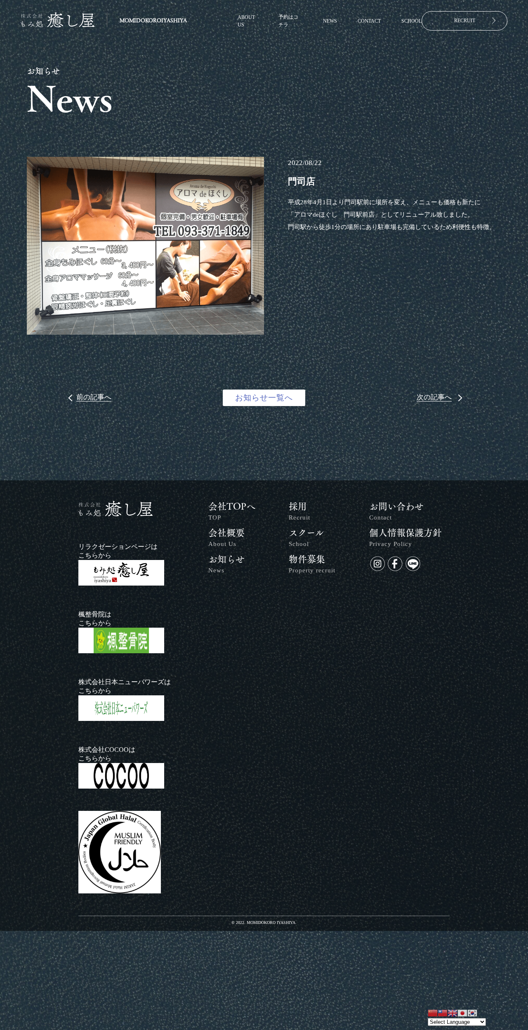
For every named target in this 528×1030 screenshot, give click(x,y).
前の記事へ (93, 397)
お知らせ (226, 564)
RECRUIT (464, 21)
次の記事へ (434, 397)
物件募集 (312, 564)
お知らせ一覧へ (264, 397)
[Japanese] (462, 1012)
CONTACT (369, 21)
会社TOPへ (231, 511)
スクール (306, 537)
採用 (299, 511)
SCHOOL (411, 21)
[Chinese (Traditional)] (443, 1012)
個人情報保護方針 (405, 537)
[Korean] (472, 1012)
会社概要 (226, 537)
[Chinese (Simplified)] (433, 1012)
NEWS (330, 21)
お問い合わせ (396, 511)
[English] (452, 1012)
